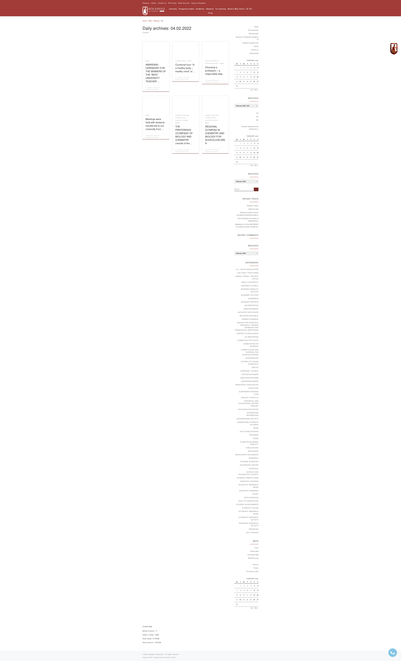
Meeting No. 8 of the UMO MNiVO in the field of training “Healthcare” (246, 225)
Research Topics (252, 205)
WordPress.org (253, 558)
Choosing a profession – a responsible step (214, 70)
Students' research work (248, 512)
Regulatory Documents (246, 454)
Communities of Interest (250, 345)
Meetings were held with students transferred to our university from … (155, 124)
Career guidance (250, 319)
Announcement (253, 30)
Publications (252, 448)
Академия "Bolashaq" (153, 87)
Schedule (253, 468)
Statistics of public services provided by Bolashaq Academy (247, 213)
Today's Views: (149, 635)
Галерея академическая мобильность (249, 127)
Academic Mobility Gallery (249, 290)
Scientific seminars (248, 490)
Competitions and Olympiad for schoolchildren (249, 352)
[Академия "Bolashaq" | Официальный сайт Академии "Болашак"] (154, 10)
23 (244, 81)
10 (247, 72)
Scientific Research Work (248, 486)
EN (257, 120)
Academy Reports (249, 302)
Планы (256, 568)
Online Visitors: (149, 631)
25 (251, 81)
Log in (256, 547)
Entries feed (254, 551)
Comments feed (252, 554)
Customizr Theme (170, 657)
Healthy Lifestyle (249, 397)
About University (250, 282)
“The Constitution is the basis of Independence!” (247, 219)
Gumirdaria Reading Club (248, 392)
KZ (247, 8)
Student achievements (247, 504)
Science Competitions (247, 478)
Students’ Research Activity (248, 518)
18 (251, 77)
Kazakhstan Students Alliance (247, 423)
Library (256, 46)
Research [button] (210, 8)
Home (145, 21)
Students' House (250, 508)
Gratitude (253, 388)
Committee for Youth (247, 340)
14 (237, 77)
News (256, 26)
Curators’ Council (249, 371)
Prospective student (186, 8)
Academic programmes (250, 43)
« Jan (251, 90)
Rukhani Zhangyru (249, 461)
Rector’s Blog (233, 8)
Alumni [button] (241, 8)
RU (250, 8)
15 (240, 77)
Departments (254, 53)
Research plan (253, 209)
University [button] (173, 8)
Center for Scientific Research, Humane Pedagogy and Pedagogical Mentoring (246, 326)
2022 (150, 21)
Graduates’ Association (246, 385)
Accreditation (251, 305)
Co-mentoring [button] (220, 8)
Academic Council (249, 285)
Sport (255, 494)
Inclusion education (248, 409)
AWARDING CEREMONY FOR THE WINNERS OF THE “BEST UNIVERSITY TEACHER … (156, 73)
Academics (253, 298)
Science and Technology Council (248, 473)
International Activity (247, 419)
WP (151, 657)
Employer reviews (249, 378)
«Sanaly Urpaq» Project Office (246, 277)
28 (237, 86)
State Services (251, 497)
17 (247, 77)
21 (237, 81)
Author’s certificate (248, 312)
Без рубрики (252, 532)
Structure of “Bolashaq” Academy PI (247, 38)
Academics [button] (200, 8)
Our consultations (249, 431)
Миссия (255, 564)
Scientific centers (249, 481)
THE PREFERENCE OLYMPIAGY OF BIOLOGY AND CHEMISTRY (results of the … (184, 135)
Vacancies (253, 529)
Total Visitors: (148, 642)
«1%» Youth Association (246, 269)
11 (251, 72)
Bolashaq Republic (249, 316)
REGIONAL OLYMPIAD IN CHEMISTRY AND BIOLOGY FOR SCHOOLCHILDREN (215, 135)
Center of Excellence (247, 333)
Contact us (254, 50)
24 (247, 81)
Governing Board (249, 381)
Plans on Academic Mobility (249, 443)
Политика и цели (252, 571)
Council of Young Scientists (249, 362)
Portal (210, 13)
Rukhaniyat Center (249, 465)
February (156, 21)
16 (244, 77)
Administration (253, 33)
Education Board (250, 374)
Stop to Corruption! (248, 501)
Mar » (256, 90)
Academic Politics (249, 295)
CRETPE (254, 367)
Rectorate (253, 451)
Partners (253, 435)
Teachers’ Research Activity (248, 524)
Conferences (251, 358)
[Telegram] (394, 49)
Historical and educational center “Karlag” (248, 403)
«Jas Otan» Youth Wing (247, 273)
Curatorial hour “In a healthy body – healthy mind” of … (185, 68)
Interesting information (252, 414)
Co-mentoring (251, 337)
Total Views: (148, 638)
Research (253, 458)
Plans (255, 438)
